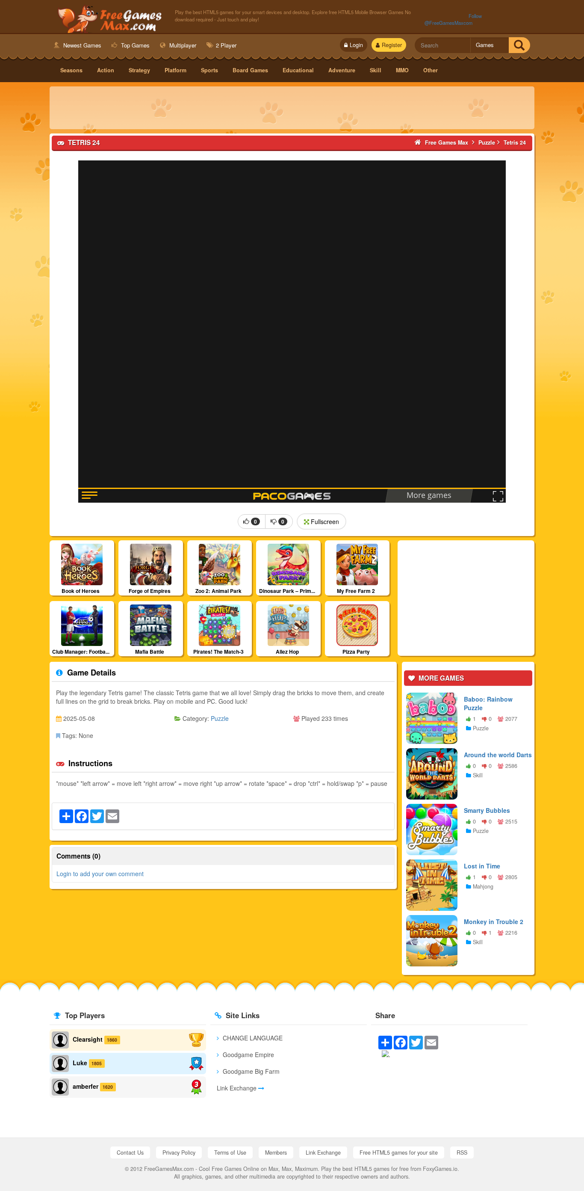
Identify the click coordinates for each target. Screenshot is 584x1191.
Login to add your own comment (100, 873)
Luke (80, 1062)
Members (276, 1152)
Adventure (341, 70)
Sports (209, 70)
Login (356, 45)
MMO (402, 70)
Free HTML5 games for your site (399, 1152)
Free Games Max (108, 17)
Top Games (134, 45)
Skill (375, 70)
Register (392, 45)
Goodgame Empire (247, 1054)
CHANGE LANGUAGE (252, 1038)
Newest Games (81, 45)
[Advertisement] (292, 108)
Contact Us (130, 1152)
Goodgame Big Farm (250, 1071)
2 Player (225, 45)
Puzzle (220, 718)
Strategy (139, 70)
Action (105, 70)
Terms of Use (230, 1152)
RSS (462, 1152)
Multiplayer (182, 45)
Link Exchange (237, 1088)
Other (430, 70)
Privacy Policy (178, 1152)
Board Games (250, 70)
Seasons (71, 70)
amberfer (85, 1086)
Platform (175, 70)
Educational (298, 70)
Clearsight (88, 1039)
